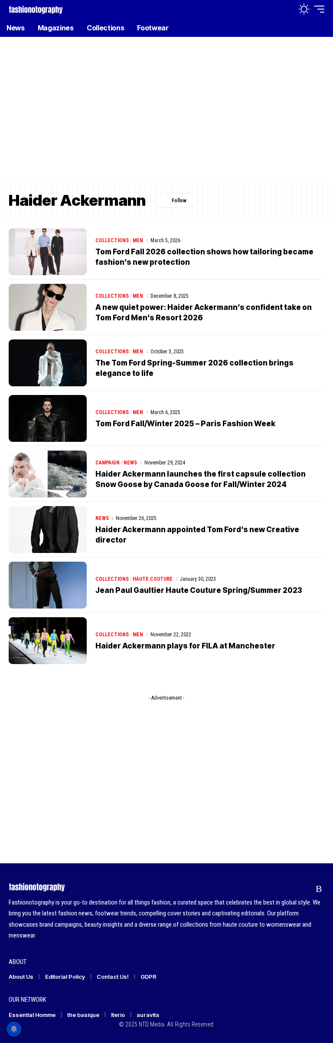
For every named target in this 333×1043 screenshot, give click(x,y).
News (130, 463)
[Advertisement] (166, 115)
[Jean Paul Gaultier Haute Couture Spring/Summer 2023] (48, 585)
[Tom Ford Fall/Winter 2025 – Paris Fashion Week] (48, 418)
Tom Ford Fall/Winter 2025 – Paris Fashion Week (185, 423)
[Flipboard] (302, 889)
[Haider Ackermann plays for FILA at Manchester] (48, 640)
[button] (284, 9)
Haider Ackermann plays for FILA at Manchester (185, 646)
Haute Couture (153, 579)
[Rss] (318, 889)
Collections (112, 240)
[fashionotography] (36, 9)
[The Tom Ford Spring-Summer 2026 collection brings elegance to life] (48, 362)
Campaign (107, 463)
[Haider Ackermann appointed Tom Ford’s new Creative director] (48, 529)
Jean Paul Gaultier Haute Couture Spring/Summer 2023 (198, 590)
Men (138, 240)
